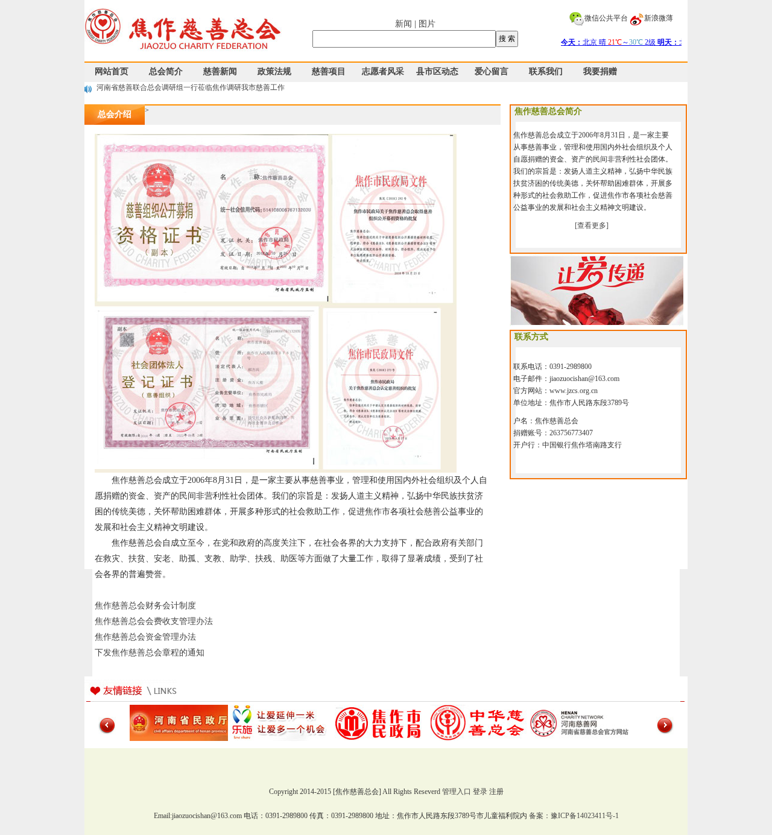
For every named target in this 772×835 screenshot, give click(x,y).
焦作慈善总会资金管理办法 (145, 636)
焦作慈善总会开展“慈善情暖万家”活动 (157, 88)
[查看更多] (592, 225)
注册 (496, 791)
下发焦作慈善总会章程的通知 (149, 652)
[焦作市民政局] (379, 722)
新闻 (403, 23)
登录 (480, 791)
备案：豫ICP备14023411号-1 (574, 815)
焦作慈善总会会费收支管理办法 (154, 621)
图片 (427, 23)
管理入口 (456, 791)
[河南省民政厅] (179, 722)
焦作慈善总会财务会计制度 (145, 605)
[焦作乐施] (279, 722)
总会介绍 (114, 114)
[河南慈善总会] (579, 722)
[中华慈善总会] (479, 722)
